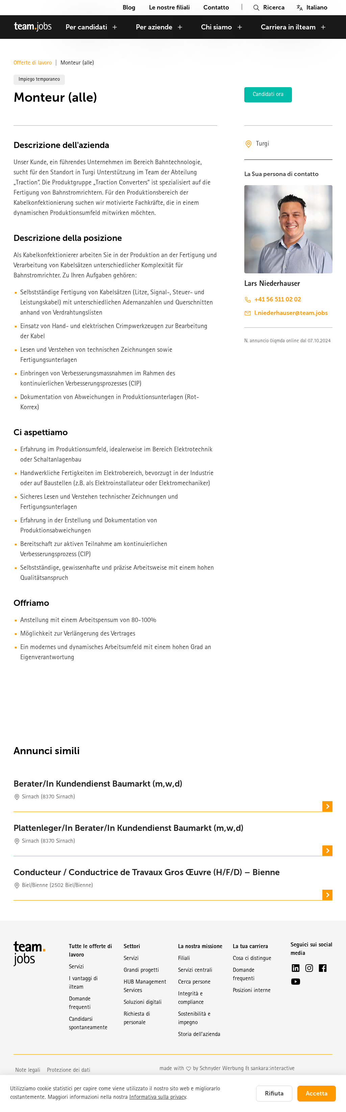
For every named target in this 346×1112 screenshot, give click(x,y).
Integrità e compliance (191, 998)
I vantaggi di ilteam (83, 983)
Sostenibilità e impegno (194, 1019)
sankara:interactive (273, 1069)
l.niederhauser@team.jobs (291, 313)
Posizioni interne (252, 991)
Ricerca (274, 7)
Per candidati (86, 27)
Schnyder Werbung (222, 1069)
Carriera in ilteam (288, 27)
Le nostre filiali (169, 7)
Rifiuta (274, 1093)
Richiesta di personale (137, 1019)
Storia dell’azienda (199, 1035)
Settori (132, 947)
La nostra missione (200, 947)
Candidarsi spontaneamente (88, 1024)
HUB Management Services (145, 987)
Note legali (27, 1070)
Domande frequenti (80, 1003)
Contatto (216, 7)
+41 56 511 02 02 (277, 299)
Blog (129, 7)
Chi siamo (216, 27)
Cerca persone (194, 982)
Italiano (316, 7)
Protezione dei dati (68, 1070)
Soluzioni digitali (143, 1003)
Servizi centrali (195, 970)
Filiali (184, 959)
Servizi (76, 967)
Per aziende (154, 27)
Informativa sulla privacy (157, 1098)
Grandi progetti (141, 970)
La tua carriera (250, 947)
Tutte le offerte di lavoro (90, 951)
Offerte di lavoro (33, 63)
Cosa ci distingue (252, 959)
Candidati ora (268, 95)
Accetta (316, 1093)
